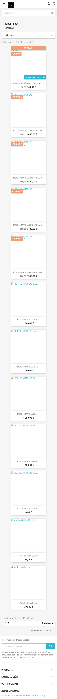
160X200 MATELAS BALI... (28, 414)
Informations (10, 690)
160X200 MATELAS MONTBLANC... (28, 225)
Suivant (48, 623)
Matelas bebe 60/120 (28, 555)
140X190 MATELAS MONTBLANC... (28, 130)
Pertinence (28, 35)
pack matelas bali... (28, 603)
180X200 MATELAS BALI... (28, 461)
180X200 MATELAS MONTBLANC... (28, 272)
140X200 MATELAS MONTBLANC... (28, 177)
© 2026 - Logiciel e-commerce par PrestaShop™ (24, 695)
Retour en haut (41, 631)
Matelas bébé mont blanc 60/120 (28, 83)
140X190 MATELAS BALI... (28, 319)
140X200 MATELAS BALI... (28, 366)
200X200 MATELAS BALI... (28, 508)
